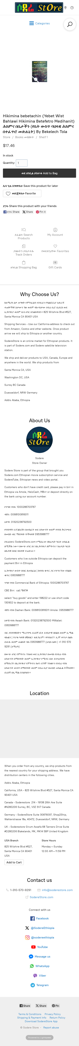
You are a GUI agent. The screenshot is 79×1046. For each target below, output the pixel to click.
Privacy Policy (53, 1014)
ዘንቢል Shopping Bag (24, 267)
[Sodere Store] (39, 7)
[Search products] (70, 24)
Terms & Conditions (29, 1014)
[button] (22, 193)
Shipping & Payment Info (31, 1017)
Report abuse (51, 1027)
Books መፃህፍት (24, 137)
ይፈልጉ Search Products (24, 236)
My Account (55, 234)
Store (6, 137)
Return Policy (57, 1017)
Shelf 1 (43, 137)
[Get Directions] (14, 862)
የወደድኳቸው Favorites (55, 251)
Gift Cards (55, 267)
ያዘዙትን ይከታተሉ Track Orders (23, 252)
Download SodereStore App (41, 1021)
